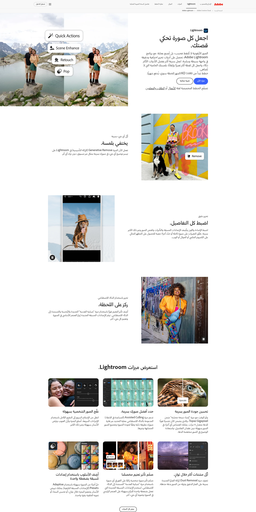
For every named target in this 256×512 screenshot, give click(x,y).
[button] (50, 4)
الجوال (170, 4)
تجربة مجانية (185, 81)
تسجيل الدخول (40, 4)
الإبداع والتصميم (206, 4)
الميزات (180, 4)
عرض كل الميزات (128, 509)
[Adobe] (218, 4)
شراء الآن (201, 81)
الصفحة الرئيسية (218, 11)
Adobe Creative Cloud (204, 11)
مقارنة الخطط (159, 4)
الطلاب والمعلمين (155, 88)
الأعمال (172, 88)
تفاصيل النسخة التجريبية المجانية (139, 4)
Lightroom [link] (191, 4)
